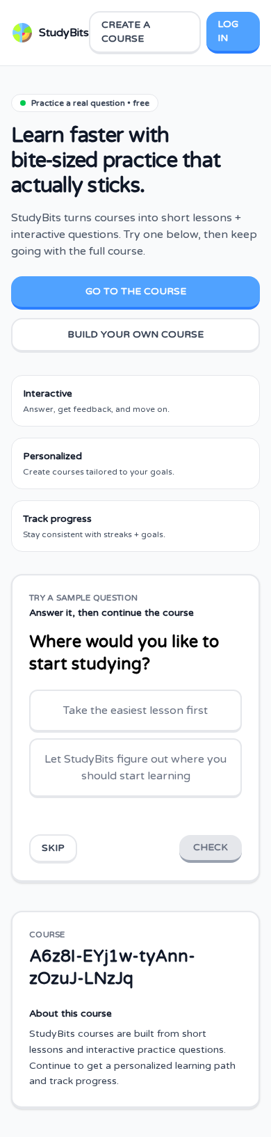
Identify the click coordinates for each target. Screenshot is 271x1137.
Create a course (125, 32)
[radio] (135, 711)
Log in (227, 31)
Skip (53, 848)
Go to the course (135, 291)
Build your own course (135, 334)
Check (210, 847)
